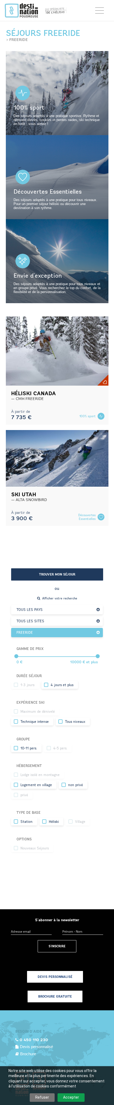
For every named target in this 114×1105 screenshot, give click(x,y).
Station (26, 822)
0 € (19, 662)
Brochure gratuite (55, 996)
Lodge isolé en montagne (40, 775)
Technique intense (34, 722)
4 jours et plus (62, 685)
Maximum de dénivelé (37, 712)
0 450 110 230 (34, 1040)
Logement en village (36, 785)
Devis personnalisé (55, 977)
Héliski (54, 822)
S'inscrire (57, 946)
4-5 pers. (60, 748)
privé (24, 795)
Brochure (28, 1054)
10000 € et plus (84, 662)
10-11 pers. (28, 748)
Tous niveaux (75, 722)
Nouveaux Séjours (34, 848)
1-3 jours (27, 685)
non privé (75, 785)
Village (80, 822)
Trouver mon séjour (57, 574)
